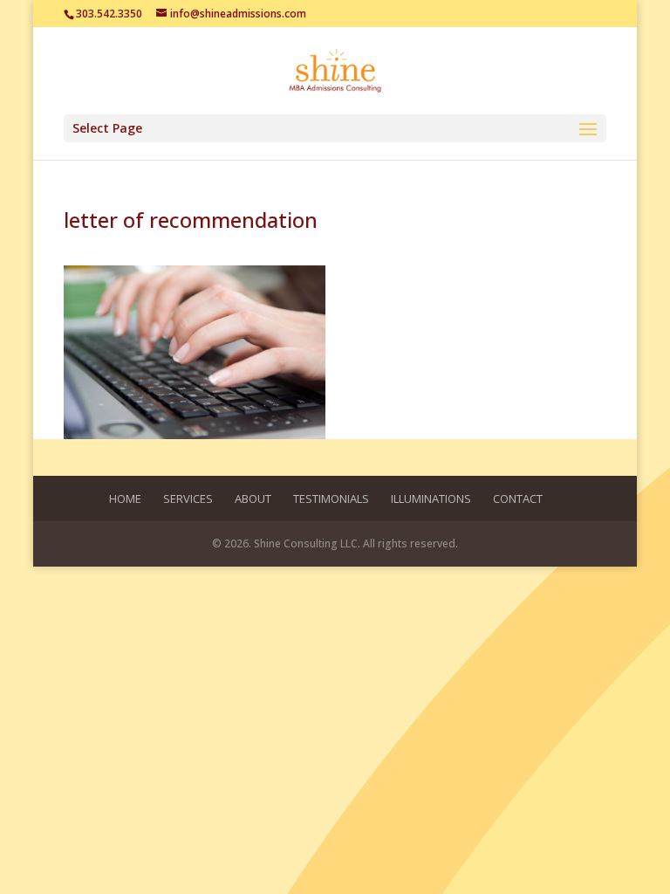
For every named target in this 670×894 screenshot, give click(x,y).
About (253, 498)
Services (188, 498)
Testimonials (331, 498)
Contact (518, 498)
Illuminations (431, 498)
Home (125, 498)
